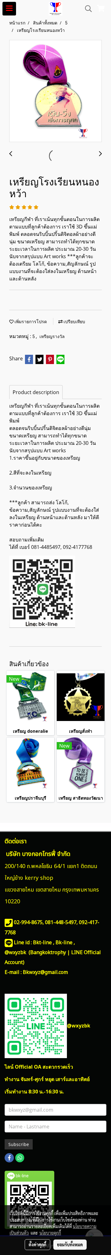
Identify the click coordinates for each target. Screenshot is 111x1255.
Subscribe (18, 1144)
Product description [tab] (36, 392)
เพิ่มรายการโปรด (30, 321)
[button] (86, 8)
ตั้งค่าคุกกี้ (37, 1244)
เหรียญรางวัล (52, 336)
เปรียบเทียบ (74, 321)
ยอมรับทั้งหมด (70, 1244)
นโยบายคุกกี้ (50, 1232)
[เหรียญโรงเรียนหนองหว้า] (55, 91)
